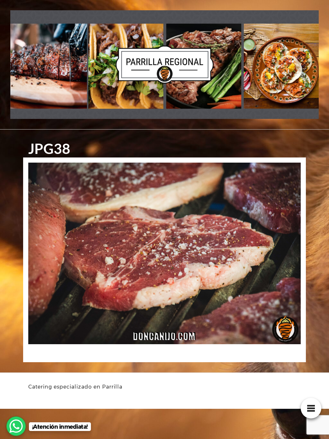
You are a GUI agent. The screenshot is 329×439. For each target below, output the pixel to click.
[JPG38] (164, 255)
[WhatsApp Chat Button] (16, 426)
